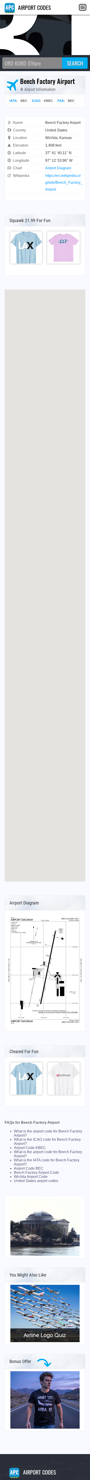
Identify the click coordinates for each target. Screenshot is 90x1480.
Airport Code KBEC (30, 1148)
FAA (60, 101)
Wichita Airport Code (31, 1177)
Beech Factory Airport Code (36, 1172)
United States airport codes (36, 1181)
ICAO (36, 101)
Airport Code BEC (28, 1168)
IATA (13, 101)
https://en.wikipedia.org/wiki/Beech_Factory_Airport (64, 182)
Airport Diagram (58, 168)
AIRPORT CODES (34, 7)
